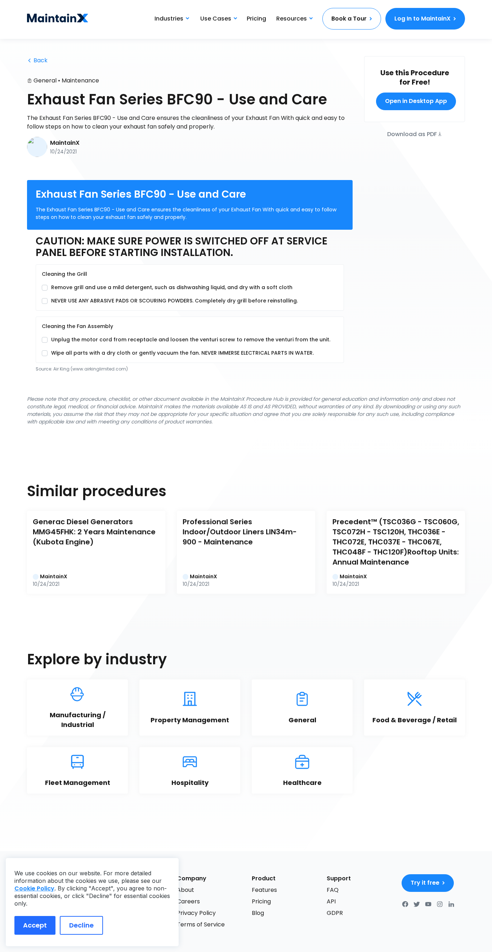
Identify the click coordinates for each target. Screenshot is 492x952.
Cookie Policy (34, 888)
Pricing (256, 18)
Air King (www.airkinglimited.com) (90, 369)
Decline (81, 925)
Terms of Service (201, 924)
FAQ (333, 890)
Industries (169, 18)
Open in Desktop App (416, 101)
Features (264, 890)
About (185, 890)
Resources (291, 18)
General (45, 80)
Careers (188, 901)
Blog (258, 913)
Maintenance (80, 80)
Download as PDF (412, 133)
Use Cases (215, 18)
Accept (35, 925)
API (331, 901)
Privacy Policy (196, 913)
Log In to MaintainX (422, 18)
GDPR (335, 913)
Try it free (425, 883)
